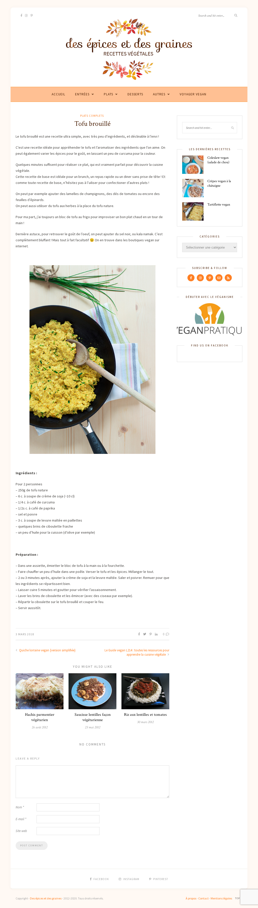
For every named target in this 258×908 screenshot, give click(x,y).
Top (238, 898)
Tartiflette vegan (218, 204)
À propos (191, 898)
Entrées (82, 94)
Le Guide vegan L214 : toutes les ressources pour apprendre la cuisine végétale (137, 652)
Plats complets (92, 115)
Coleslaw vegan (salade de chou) (218, 160)
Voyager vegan (193, 94)
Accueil (58, 94)
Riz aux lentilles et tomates (145, 714)
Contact (203, 898)
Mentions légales (221, 898)
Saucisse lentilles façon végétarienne (93, 717)
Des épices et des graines (45, 898)
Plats (108, 94)
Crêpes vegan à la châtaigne (219, 183)
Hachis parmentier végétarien (39, 717)
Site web (21, 831)
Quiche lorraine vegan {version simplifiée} (46, 650)
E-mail (21, 819)
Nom (20, 807)
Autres (159, 94)
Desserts (135, 94)
